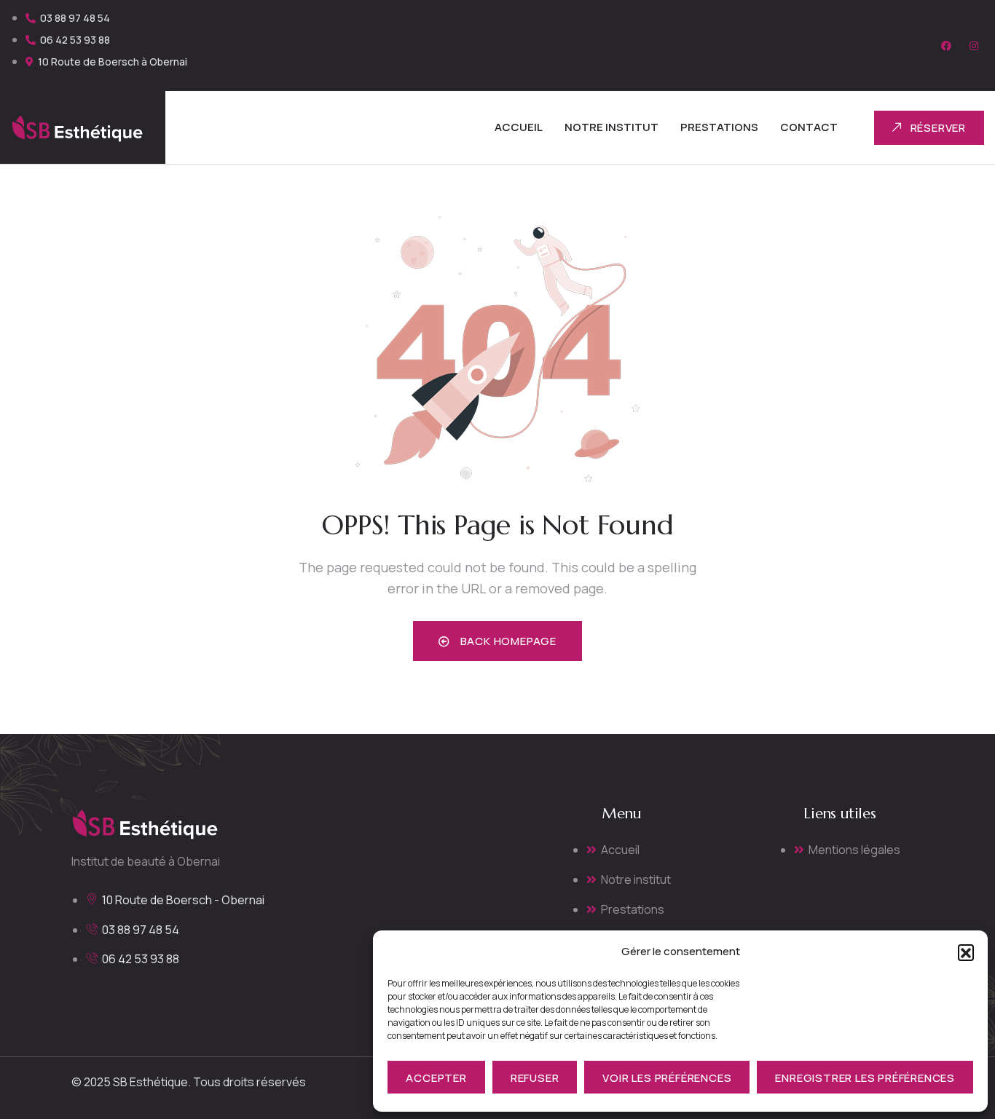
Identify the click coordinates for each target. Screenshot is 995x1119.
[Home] (77, 127)
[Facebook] (946, 46)
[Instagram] (974, 46)
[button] (966, 952)
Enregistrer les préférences (865, 1078)
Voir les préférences (666, 1078)
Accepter (436, 1078)
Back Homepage (507, 641)
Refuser (535, 1078)
